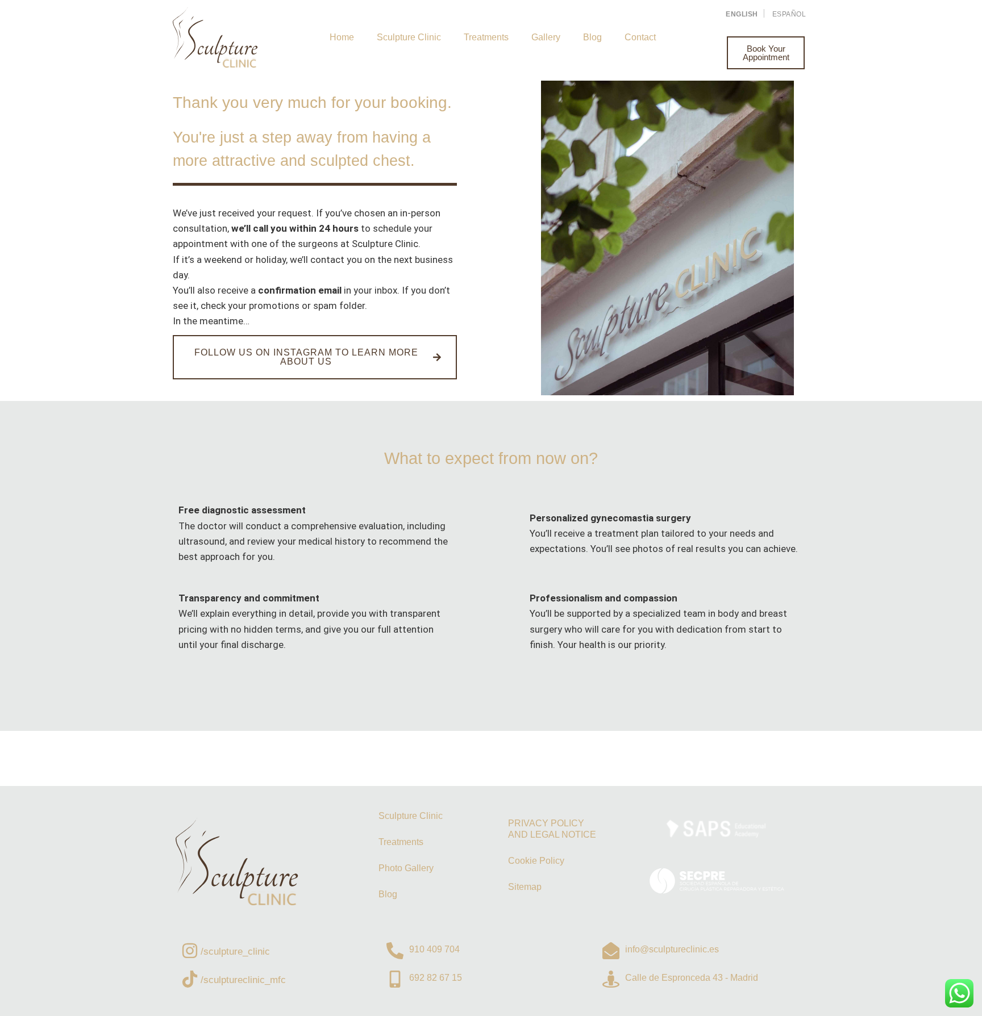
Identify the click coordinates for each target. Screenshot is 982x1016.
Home (342, 37)
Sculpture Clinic (409, 37)
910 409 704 (434, 949)
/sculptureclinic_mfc (243, 980)
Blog (592, 37)
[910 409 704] (394, 950)
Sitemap (525, 887)
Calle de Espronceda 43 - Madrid (691, 977)
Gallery (545, 37)
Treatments (486, 37)
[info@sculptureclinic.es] (610, 950)
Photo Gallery (406, 868)
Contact (640, 37)
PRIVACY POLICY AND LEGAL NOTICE (552, 828)
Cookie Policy (536, 861)
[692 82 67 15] (394, 979)
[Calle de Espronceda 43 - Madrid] (610, 979)
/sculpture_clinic (235, 951)
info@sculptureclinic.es (672, 949)
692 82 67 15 (435, 977)
